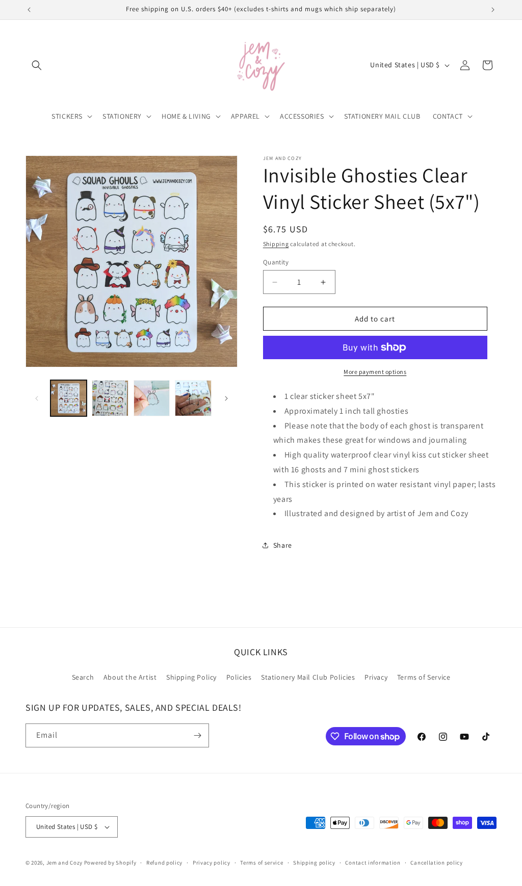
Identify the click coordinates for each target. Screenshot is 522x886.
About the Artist (130, 677)
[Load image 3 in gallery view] (152, 398)
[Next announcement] (493, 9)
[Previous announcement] (29, 9)
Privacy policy (211, 862)
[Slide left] (36, 398)
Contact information (372, 862)
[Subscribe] (197, 735)
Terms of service (261, 862)
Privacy (375, 677)
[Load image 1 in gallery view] (68, 398)
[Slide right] (226, 398)
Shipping (276, 244)
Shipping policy (314, 862)
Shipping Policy (191, 677)
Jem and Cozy (64, 862)
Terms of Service (424, 677)
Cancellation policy (436, 862)
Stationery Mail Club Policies (308, 677)
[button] (36, 65)
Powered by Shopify (110, 862)
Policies (239, 677)
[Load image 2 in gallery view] (110, 398)
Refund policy (164, 862)
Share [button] (282, 545)
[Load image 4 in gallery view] (193, 398)
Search (83, 677)
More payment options (375, 371)
